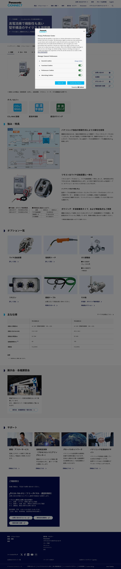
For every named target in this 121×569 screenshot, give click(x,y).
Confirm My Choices (75, 83)
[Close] (84, 31)
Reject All (60, 83)
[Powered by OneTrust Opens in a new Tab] (78, 87)
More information (42, 52)
